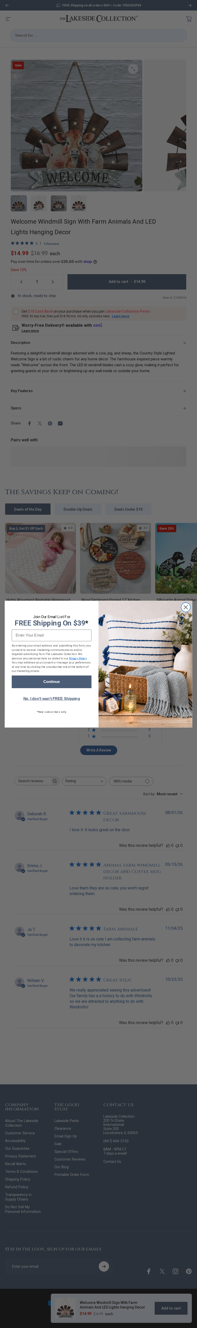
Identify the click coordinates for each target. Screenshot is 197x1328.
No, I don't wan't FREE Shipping (51, 699)
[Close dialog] (186, 607)
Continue (51, 682)
